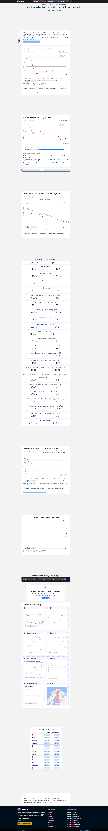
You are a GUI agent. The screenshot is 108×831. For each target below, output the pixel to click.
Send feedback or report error (24, 823)
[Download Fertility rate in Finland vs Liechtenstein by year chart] (33, 52)
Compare (47, 734)
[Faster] (35, 81)
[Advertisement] (35, 20)
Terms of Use (82, 830)
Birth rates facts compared (31, 41)
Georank (59, 10)
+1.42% (57, 319)
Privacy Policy (88, 830)
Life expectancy (45, 420)
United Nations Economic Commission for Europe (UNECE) (38, 800)
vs (71, 812)
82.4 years (33, 423)
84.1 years (57, 423)
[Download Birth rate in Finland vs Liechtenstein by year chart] (33, 197)
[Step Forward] (30, 548)
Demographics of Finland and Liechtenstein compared (34, 491)
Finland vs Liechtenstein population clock (34, 92)
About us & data (21, 820)
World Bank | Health (29, 797)
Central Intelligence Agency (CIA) (32, 802)
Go (65, 579)
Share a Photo (46, 598)
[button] (19, 34)
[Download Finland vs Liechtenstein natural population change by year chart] (33, 120)
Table (29, 51)
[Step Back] (26, 81)
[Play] (28, 81)
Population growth (45, 317)
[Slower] (32, 81)
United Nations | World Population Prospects (35, 798)
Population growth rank (45, 324)
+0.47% (33, 319)
